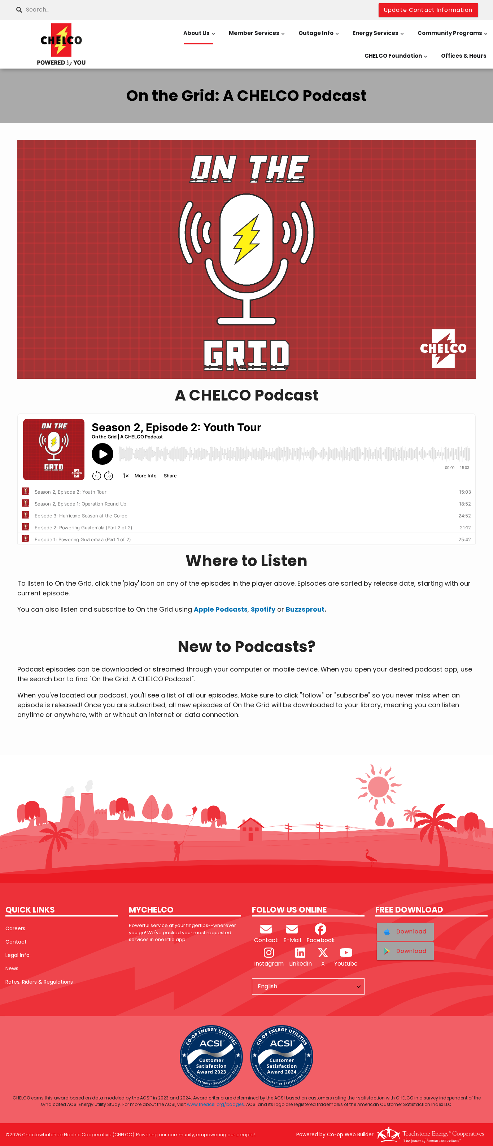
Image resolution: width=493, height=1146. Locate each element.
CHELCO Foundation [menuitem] (396, 59)
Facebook (320, 940)
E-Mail (292, 940)
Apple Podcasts (221, 609)
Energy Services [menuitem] (379, 36)
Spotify (263, 609)
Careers (15, 928)
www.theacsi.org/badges (215, 1104)
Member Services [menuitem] (257, 36)
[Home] (61, 44)
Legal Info (17, 955)
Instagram (269, 963)
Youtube (346, 963)
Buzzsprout (305, 609)
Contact (16, 941)
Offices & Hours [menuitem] (464, 56)
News (11, 968)
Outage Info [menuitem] (319, 36)
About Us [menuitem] (199, 36)
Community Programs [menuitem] (453, 36)
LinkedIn (300, 963)
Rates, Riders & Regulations (39, 981)
